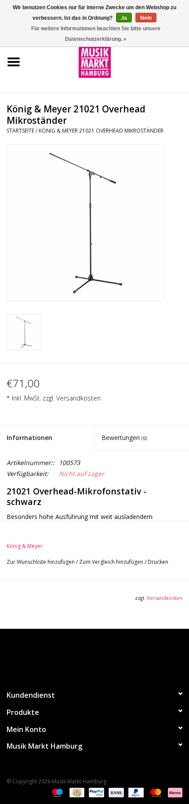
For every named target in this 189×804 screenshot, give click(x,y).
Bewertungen (124, 437)
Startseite (20, 130)
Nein (146, 18)
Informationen (29, 437)
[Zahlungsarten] (56, 792)
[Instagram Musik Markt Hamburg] (102, 656)
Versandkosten (78, 398)
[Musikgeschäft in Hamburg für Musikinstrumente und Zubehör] (108, 61)
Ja (124, 18)
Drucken (158, 562)
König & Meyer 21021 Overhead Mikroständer (101, 130)
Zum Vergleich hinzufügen (112, 562)
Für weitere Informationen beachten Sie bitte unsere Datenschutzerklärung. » (95, 33)
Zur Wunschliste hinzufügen (41, 562)
